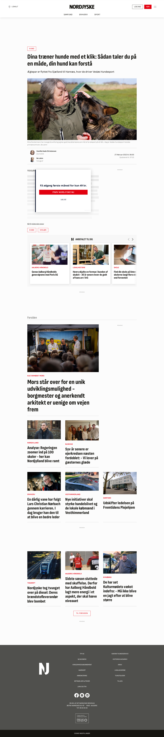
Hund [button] (31, 49)
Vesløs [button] (43, 230)
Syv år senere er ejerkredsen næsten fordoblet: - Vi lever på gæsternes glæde (81, 456)
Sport (97, 14)
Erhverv (83, 14)
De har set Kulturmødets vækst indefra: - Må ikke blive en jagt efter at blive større (119, 591)
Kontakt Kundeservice (120, 654)
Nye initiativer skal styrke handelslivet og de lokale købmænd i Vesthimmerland (81, 506)
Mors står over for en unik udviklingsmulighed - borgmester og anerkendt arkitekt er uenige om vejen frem (58, 396)
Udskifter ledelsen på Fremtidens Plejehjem (119, 505)
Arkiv (120, 665)
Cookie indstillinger (82, 733)
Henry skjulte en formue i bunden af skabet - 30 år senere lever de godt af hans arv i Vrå (90, 274)
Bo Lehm (39, 158)
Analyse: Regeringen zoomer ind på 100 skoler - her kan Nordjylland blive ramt (43, 454)
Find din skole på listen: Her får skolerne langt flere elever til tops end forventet (130, 274)
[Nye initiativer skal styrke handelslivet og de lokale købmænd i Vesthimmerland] (82, 481)
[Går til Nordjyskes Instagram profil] (82, 695)
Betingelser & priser (82, 681)
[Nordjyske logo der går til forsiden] (82, 7)
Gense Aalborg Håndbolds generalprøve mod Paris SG (45, 273)
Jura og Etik (82, 687)
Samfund (68, 14)
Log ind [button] (137, 7)
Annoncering (82, 676)
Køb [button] (148, 7)
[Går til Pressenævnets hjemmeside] (82, 718)
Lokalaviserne (120, 670)
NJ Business (82, 659)
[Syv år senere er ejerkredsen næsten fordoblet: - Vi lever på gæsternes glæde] (82, 430)
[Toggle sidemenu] (155, 7)
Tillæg (119, 681)
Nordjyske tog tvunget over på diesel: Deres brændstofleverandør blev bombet (43, 595)
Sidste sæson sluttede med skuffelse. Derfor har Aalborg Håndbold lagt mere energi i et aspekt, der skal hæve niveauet (81, 590)
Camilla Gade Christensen (46, 151)
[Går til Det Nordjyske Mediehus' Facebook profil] (76, 695)
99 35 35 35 (83, 708)
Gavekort (82, 670)
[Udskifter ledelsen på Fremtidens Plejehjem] (120, 483)
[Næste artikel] (132, 239)
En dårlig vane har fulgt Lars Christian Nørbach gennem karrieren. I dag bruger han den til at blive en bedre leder (44, 508)
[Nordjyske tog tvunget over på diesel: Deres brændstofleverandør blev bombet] (44, 565)
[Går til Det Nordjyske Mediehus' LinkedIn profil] (87, 695)
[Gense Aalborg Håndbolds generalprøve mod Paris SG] (49, 255)
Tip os (82, 654)
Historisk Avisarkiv (120, 659)
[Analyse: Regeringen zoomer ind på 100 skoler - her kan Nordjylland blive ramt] (44, 429)
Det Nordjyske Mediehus (86, 703)
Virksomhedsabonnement (82, 665)
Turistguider (120, 676)
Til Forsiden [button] (82, 613)
